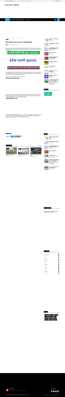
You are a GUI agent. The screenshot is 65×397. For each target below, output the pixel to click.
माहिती (19, 19)
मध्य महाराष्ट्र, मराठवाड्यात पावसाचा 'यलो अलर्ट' (35, 155)
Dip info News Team (25, 394)
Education (52, 255)
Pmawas (52, 269)
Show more (39, 145)
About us (47, 394)
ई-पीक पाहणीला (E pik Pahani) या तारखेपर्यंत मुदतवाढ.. (53, 71)
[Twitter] (14, 136)
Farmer (52, 257)
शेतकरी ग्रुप (22, 19)
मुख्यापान (8, 19)
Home (7, 37)
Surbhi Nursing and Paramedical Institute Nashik (53, 155)
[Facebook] (12, 136)
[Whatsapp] (16, 136)
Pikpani (9, 37)
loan (52, 262)
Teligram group (27, 19)
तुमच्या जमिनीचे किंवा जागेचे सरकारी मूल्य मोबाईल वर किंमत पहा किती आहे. (53, 48)
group (52, 259)
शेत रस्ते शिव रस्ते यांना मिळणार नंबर (53, 61)
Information (52, 260)
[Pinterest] (18, 136)
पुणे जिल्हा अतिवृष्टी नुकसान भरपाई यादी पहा (54, 43)
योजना (16, 19)
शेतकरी (14, 19)
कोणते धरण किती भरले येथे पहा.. (22, 154)
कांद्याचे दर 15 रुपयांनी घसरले (52, 52)
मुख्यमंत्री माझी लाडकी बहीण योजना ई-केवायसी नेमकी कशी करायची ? (53, 57)
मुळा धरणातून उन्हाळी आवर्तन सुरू (10, 154)
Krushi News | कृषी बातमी (12, 5)
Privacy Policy (56, 394)
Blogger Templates (13, 394)
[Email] (20, 136)
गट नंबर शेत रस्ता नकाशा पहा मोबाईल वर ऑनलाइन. (53, 39)
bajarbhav (47, 314)
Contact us (52, 394)
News (52, 266)
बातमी (11, 19)
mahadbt (52, 264)
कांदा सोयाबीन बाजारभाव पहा (52, 66)
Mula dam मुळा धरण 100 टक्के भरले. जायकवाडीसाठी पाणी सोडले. (54, 167)
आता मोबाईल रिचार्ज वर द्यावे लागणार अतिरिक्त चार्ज (53, 76)
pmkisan (52, 271)
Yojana (52, 273)
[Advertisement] (41, 10)
